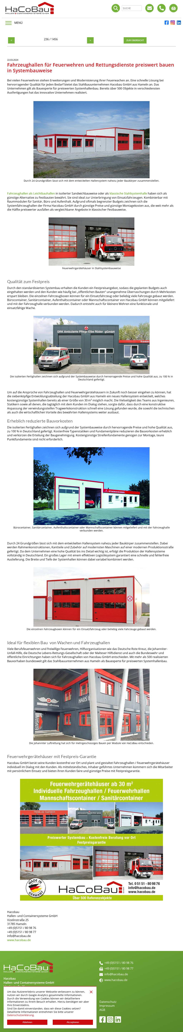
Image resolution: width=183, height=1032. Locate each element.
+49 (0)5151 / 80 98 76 (118, 963)
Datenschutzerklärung (20, 1015)
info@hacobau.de (116, 974)
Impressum (107, 1006)
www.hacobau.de (115, 980)
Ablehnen (27, 1022)
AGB (102, 1010)
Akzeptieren (73, 1022)
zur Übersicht (135, 40)
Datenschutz (108, 1002)
